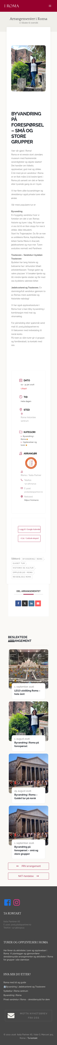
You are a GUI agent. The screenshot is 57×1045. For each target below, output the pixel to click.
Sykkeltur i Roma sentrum (16, 991)
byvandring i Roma (33, 559)
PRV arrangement (31, 866)
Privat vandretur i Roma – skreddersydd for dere (27, 999)
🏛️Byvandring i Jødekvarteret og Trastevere (24, 987)
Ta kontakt (32, 1038)
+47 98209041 (30, 484)
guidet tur (19, 563)
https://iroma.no (31, 500)
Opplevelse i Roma (23, 572)
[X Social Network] (25, 603)
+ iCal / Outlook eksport (29, 538)
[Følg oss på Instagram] (17, 902)
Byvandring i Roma (12, 995)
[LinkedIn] (31, 603)
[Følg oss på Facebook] (8, 902)
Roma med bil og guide (15, 982)
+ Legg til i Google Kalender (29, 529)
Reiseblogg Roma (22, 577)
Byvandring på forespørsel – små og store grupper (26, 850)
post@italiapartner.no (33, 492)
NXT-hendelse (26, 876)
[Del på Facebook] (18, 603)
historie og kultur (23, 568)
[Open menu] (50, 6)
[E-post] (38, 603)
